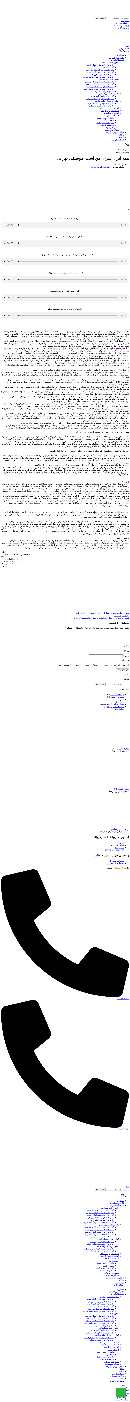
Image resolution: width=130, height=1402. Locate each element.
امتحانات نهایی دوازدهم (109, 108)
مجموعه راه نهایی (111, 127)
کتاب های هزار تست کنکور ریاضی (99, 86)
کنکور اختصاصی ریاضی (109, 79)
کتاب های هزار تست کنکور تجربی (100, 72)
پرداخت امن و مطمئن (120, 829)
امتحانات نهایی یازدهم (110, 111)
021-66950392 (123, 999)
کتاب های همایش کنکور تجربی (101, 74)
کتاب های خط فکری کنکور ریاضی (99, 82)
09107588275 (123, 1129)
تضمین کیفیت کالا (121, 789)
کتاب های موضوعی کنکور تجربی (100, 70)
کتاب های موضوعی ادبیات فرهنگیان (99, 103)
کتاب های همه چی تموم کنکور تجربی (98, 77)
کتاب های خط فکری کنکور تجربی (100, 65)
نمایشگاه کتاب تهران (115, 707)
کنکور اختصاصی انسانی (109, 94)
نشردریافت (124, 149)
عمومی (121, 699)
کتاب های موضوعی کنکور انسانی (100, 98)
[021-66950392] (65, 996)
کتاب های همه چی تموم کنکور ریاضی (98, 89)
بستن (127, 674)
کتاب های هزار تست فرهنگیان (101, 106)
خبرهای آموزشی (117, 694)
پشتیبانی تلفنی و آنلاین (120, 749)
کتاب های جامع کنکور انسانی (102, 96)
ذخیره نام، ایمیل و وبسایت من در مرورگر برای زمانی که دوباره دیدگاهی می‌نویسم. (91, 665)
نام (127, 651)
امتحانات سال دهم (111, 113)
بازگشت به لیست (121, 615)
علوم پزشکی (108, 120)
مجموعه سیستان (106, 125)
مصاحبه (120, 702)
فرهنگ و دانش (113, 115)
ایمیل (126, 656)
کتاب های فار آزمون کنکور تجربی (100, 67)
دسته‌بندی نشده (117, 697)
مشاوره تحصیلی (112, 130)
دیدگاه (125, 646)
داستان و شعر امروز (105, 118)
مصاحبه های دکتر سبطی (113, 704)
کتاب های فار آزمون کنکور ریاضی (99, 84)
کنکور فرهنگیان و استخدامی (107, 101)
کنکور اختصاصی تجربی (109, 62)
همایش (121, 709)
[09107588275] (65, 1127)
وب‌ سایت (125, 660)
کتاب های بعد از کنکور (104, 123)
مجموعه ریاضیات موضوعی (102, 91)
